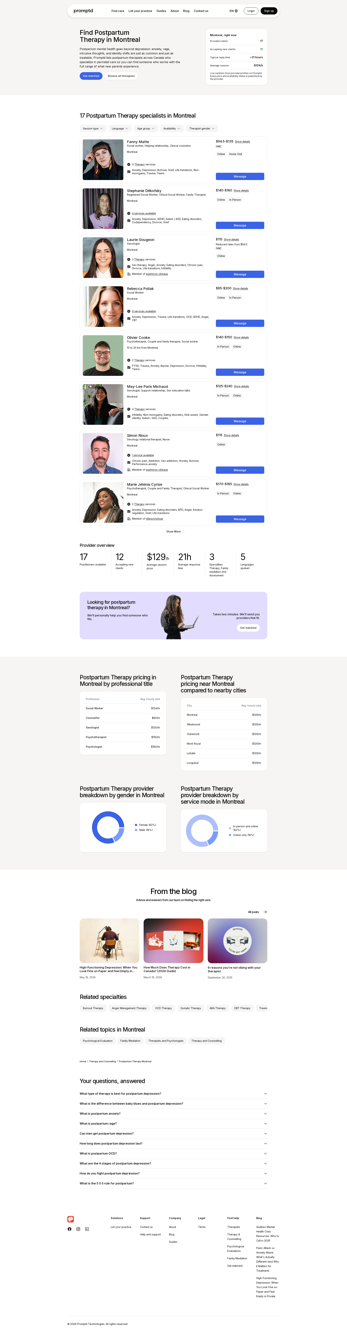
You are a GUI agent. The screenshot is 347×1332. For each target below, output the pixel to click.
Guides (161, 11)
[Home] (83, 11)
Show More (173, 531)
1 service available (143, 455)
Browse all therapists (121, 75)
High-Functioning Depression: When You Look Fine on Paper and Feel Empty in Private (267, 1287)
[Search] (85, 1219)
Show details (242, 141)
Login (251, 10)
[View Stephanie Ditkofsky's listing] (173, 208)
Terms (202, 1226)
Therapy (139, 164)
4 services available (144, 213)
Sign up (269, 10)
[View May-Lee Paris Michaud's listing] (173, 404)
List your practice (140, 11)
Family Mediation (237, 1258)
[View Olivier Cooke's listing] (173, 355)
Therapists (233, 1226)
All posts (253, 912)
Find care (118, 11)
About (174, 11)
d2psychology (154, 518)
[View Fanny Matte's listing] (173, 160)
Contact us (201, 11)
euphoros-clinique (157, 273)
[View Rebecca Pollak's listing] (173, 306)
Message (240, 176)
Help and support (150, 1234)
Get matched (91, 75)
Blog (186, 11)
